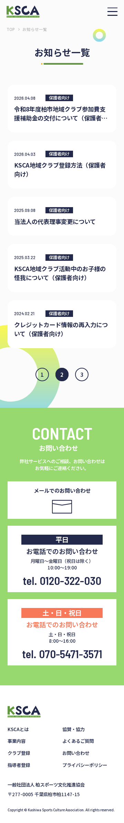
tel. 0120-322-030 (62, 580)
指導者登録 (19, 764)
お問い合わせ (75, 752)
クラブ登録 (19, 752)
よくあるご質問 (78, 740)
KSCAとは (18, 729)
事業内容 (16, 740)
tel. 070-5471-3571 (62, 654)
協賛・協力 (73, 729)
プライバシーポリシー (84, 764)
